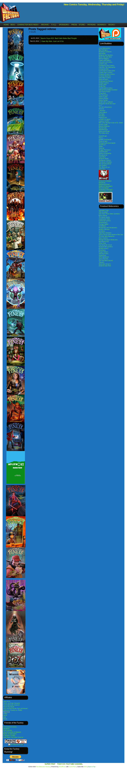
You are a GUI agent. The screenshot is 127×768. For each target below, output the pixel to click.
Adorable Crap (104, 210)
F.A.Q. (54, 25)
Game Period (103, 100)
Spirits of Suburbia (105, 153)
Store (82, 25)
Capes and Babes (105, 60)
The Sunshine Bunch (106, 260)
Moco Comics (103, 238)
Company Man (104, 69)
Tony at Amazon (22, 708)
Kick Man (102, 116)
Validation (6, 729)
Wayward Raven (104, 184)
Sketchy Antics (103, 254)
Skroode (101, 148)
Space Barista (103, 259)
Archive (45, 25)
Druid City (102, 86)
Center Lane (103, 64)
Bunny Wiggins (104, 59)
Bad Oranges (103, 50)
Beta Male (102, 53)
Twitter (5, 714)
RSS (85, 766)
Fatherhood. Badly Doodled (108, 90)
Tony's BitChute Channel (11, 705)
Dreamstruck (103, 222)
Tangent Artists (104, 158)
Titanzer (101, 262)
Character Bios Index (28, 25)
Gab (4, 717)
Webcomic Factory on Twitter (12, 710)
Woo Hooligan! (104, 188)
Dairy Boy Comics (105, 78)
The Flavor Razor (104, 91)
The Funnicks (7, 730)
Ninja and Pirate (104, 131)
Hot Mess (102, 231)
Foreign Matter (104, 224)
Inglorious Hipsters (105, 233)
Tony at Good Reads (10, 708)
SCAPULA (102, 145)
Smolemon (102, 255)
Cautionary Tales (104, 219)
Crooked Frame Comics (107, 74)
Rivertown (102, 250)
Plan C (101, 138)
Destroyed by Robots (106, 81)
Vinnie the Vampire (105, 181)
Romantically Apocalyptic (107, 143)
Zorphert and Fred (105, 266)
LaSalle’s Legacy (104, 119)
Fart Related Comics (10, 727)
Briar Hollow (103, 215)
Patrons (91, 25)
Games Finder (103, 98)
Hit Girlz (101, 109)
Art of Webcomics (104, 48)
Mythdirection (103, 130)
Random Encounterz (106, 247)
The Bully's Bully (104, 217)
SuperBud (102, 157)
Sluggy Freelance (105, 150)
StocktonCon (103, 155)
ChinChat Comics (105, 221)
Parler (5, 715)
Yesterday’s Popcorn (106, 190)
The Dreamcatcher (105, 164)
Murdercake (103, 128)
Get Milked (102, 226)
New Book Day (104, 241)
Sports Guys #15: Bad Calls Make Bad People (59, 38)
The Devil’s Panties (105, 162)
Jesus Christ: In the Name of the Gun (111, 234)
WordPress (62, 766)
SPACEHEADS (104, 257)
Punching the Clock (105, 245)
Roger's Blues (103, 252)
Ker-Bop (101, 114)
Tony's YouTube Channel (11, 703)
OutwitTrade (103, 136)
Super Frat (6, 701)
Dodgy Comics (104, 83)
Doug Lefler (103, 84)
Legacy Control (104, 121)
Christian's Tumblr (9, 735)
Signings (102, 25)
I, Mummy (102, 110)
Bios (13, 25)
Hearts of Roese (104, 229)
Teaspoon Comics (105, 160)
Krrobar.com (103, 117)
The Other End (104, 133)
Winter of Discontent (9, 734)
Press (74, 25)
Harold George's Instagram (12, 732)
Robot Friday (103, 141)
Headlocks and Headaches (108, 228)
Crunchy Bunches (105, 76)
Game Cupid (103, 97)
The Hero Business (105, 107)
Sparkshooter (103, 152)
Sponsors (64, 25)
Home (6, 25)
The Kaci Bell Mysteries (106, 236)
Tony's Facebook (8, 707)
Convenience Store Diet (107, 71)
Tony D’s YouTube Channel (70, 764)
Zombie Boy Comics (105, 191)
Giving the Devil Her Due (107, 104)
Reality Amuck (103, 248)
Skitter (101, 146)
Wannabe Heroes (105, 264)
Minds (5, 719)
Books (111, 25)
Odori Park (102, 243)
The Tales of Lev (104, 167)
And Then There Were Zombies (109, 214)
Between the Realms (106, 55)
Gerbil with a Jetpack (106, 102)
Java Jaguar (103, 112)
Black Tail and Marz (105, 57)
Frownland (102, 93)
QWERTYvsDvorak (105, 139)
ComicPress (72, 766)
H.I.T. (100, 105)
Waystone (102, 183)
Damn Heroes (103, 79)
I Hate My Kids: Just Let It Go (52, 41)
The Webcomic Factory (43, 766)
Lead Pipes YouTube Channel (13, 737)
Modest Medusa (104, 126)
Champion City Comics (106, 65)
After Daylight (103, 212)
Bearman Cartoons (105, 52)
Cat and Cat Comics (105, 62)
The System (103, 165)
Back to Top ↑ (92, 766)
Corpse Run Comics (105, 72)
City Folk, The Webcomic (107, 67)
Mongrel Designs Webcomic (108, 240)
